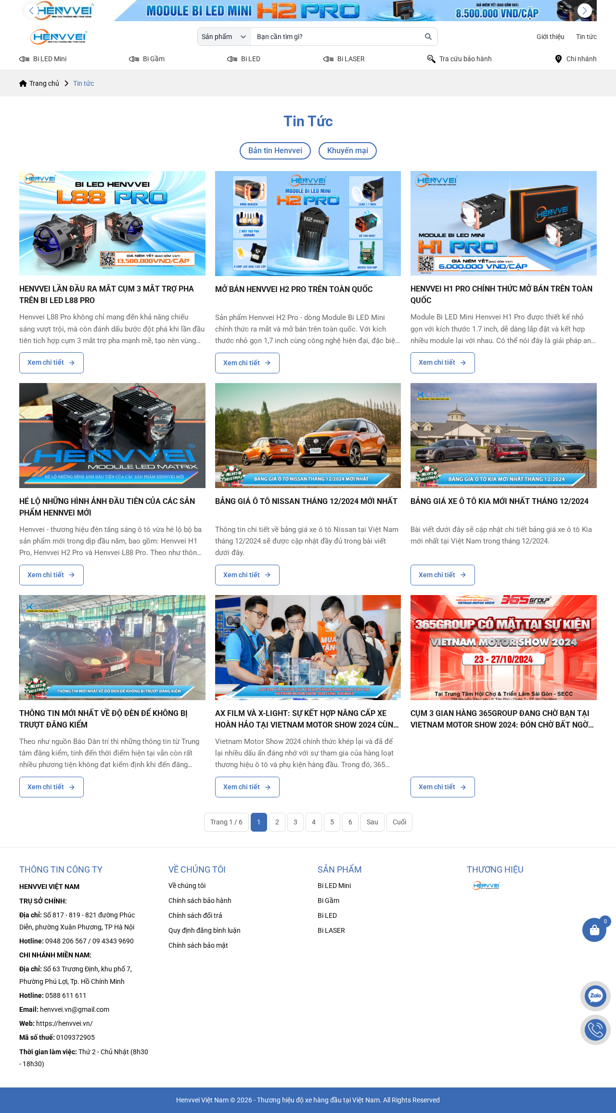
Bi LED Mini (334, 885)
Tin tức (586, 36)
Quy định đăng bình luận (204, 930)
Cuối (399, 822)
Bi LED (327, 915)
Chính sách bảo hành (199, 900)
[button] (31, 10)
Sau (372, 822)
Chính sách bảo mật (198, 945)
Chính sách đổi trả (195, 915)
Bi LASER (331, 930)
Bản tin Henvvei (275, 150)
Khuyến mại (347, 150)
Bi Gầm (328, 900)
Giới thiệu (551, 36)
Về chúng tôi (186, 885)
